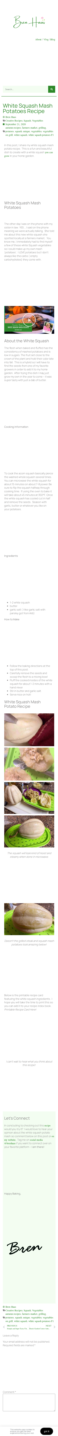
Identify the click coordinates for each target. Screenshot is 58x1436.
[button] (29, 320)
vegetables (36, 131)
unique (26, 131)
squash (18, 131)
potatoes (9, 131)
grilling (42, 127)
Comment (9, 1392)
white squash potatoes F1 (41, 135)
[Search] (51, 89)
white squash (20, 135)
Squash (27, 120)
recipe (47, 1125)
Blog (52, 39)
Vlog (46, 39)
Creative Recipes (13, 120)
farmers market (29, 127)
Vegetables (37, 120)
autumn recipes (13, 127)
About (38, 39)
